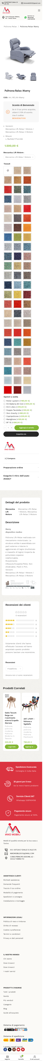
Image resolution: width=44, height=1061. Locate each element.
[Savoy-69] (27, 227)
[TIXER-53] (8, 256)
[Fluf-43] (8, 332)
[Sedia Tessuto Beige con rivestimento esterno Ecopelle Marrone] (12, 701)
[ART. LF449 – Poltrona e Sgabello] (30, 704)
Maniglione (16, 419)
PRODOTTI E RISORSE (12, 988)
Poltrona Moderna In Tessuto (10, 736)
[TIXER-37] (8, 247)
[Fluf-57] (8, 323)
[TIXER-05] (27, 266)
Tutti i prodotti (9, 992)
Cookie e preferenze (11, 930)
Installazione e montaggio (14, 901)
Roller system (18, 401)
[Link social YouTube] (18, 1049)
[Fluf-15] (8, 342)
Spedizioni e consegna (12, 897)
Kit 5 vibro (16, 407)
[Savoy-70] (27, 208)
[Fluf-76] (27, 323)
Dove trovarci (9, 963)
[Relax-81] (17, 180)
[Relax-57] (27, 170)
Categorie (7, 1004)
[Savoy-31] (8, 227)
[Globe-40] (27, 285)
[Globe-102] (27, 313)
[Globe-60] (8, 313)
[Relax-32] (27, 199)
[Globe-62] (8, 294)
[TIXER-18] (17, 266)
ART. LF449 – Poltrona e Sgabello (29, 721)
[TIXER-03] (8, 266)
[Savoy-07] (8, 208)
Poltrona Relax (10, 26)
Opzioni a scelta (11, 397)
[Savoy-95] (8, 237)
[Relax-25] (17, 170)
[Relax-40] (27, 189)
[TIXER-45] (17, 256)
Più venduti (8, 1000)
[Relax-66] (8, 199)
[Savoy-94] (17, 218)
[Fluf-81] (27, 342)
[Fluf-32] (17, 352)
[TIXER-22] (17, 275)
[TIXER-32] (17, 247)
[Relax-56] (8, 180)
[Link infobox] (10, 3)
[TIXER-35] (27, 256)
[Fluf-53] (8, 352)
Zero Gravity (17, 413)
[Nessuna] (8, 170)
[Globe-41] (8, 285)
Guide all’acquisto (11, 1013)
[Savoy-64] (17, 227)
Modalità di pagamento (13, 893)
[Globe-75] (27, 304)
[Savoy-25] (8, 218)
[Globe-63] (8, 304)
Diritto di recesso (10, 926)
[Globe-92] (27, 294)
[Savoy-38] (17, 237)
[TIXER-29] (8, 275)
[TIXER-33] (27, 247)
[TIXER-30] (27, 275)
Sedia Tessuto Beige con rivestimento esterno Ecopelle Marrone (11, 718)
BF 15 (14, 422)
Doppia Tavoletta (19, 410)
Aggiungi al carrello (26, 428)
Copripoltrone (18, 416)
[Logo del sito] (6, 10)
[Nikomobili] (9, 446)
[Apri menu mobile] (39, 10)
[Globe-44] (17, 304)
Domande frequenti (11, 884)
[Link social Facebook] (5, 1049)
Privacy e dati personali (13, 938)
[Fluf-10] (17, 332)
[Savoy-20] (17, 208)
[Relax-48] (27, 180)
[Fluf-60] (17, 323)
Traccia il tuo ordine (11, 888)
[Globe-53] (17, 285)
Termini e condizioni (11, 934)
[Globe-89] (17, 313)
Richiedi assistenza (11, 880)
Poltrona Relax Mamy (29, 26)
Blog (5, 1009)
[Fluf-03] (17, 342)
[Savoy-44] (27, 218)
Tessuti (7, 164)
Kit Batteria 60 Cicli (20, 404)
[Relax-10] (8, 189)
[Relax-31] (17, 199)
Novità (6, 996)
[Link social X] (9, 1049)
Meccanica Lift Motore (13, 152)
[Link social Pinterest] (23, 1049)
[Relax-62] (17, 189)
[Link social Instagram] (14, 1049)
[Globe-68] (17, 294)
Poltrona (8, 726)
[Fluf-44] (27, 332)
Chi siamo (7, 959)
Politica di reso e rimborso (14, 921)
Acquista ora (21, 434)
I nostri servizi (9, 971)
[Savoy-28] (27, 237)
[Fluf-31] (27, 352)
